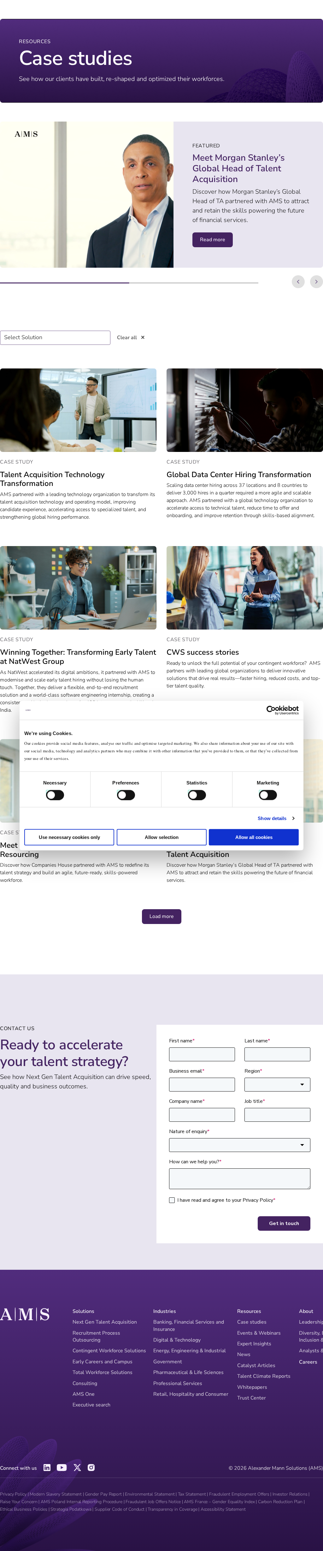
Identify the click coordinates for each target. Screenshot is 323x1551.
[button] (298, 281)
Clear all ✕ (131, 337)
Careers (308, 1362)
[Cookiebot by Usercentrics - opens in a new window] (271, 710)
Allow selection (162, 837)
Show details (272, 818)
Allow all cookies (254, 837)
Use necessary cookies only (69, 837)
